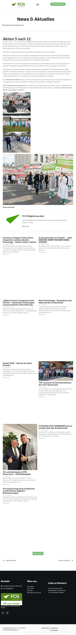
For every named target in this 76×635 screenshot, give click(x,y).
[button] (37, 4)
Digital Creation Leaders (11, 607)
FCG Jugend (30, 586)
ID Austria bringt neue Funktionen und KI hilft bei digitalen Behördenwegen (19, 491)
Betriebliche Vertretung (34, 592)
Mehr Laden (38, 553)
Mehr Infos (25, 226)
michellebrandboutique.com (11, 630)
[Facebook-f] (3, 613)
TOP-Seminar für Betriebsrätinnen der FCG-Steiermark (55, 384)
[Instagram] (7, 613)
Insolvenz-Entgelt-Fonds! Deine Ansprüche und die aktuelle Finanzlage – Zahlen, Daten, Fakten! (19, 240)
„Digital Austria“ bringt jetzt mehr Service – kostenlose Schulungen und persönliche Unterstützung (19, 302)
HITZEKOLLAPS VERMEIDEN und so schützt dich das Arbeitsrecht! (55, 427)
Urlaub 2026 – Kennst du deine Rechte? (17, 364)
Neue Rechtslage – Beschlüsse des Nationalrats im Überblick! (55, 301)
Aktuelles (30, 590)
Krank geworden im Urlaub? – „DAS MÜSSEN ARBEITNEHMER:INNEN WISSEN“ (55, 240)
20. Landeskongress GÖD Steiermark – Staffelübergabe (17, 473)
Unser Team (30, 588)
